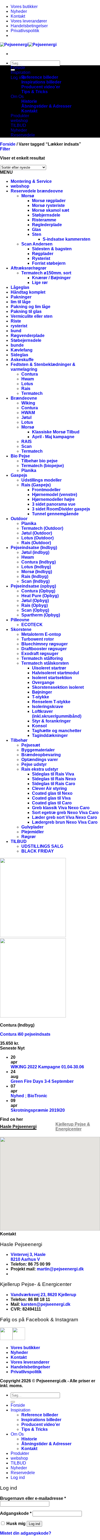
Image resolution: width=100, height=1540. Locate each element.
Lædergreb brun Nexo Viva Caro (65, 822)
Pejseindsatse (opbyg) (33, 586)
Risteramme (44, 220)
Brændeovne (24, 398)
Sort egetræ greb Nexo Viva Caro (65, 812)
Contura (29, 374)
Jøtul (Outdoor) (36, 533)
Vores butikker (24, 6)
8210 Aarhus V (25, 1259)
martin (43, 1269)
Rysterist (41, 258)
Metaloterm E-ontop (41, 634)
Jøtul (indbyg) (35, 552)
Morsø (27, 196)
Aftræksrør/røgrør (28, 268)
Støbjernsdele (46, 215)
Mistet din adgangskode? (25, 1533)
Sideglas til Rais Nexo (54, 779)
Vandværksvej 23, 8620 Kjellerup (43, 1294)
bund (16, 330)
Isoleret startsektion (52, 677)
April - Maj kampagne (53, 436)
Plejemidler (32, 832)
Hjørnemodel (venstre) (54, 494)
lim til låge (21, 302)
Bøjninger (42, 692)
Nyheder (19, 11)
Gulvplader (32, 827)
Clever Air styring (49, 788)
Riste (16, 321)
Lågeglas (20, 287)
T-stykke (40, 697)
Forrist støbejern (49, 263)
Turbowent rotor (37, 639)
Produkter (20, 115)
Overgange (43, 682)
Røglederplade (47, 224)
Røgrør (28, 836)
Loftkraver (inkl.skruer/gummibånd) (56, 713)
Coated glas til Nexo (52, 793)
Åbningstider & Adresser (46, 106)
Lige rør (40, 282)
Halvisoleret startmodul (55, 673)
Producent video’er (40, 87)
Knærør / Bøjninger (51, 277)
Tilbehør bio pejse (39, 461)
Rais (25, 388)
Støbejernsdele (26, 340)
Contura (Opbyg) (38, 591)
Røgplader (42, 253)
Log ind (34, 1524)
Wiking (28, 403)
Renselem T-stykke (51, 701)
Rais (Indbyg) (34, 576)
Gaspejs (19, 475)
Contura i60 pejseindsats (25, 1034)
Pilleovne (20, 620)
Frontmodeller (46, 489)
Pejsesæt (30, 745)
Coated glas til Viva (51, 798)
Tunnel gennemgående (55, 514)
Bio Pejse (20, 456)
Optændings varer (39, 759)
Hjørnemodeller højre (53, 499)
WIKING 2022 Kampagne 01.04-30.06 (47, 1067)
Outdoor (19, 518)
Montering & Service (31, 181)
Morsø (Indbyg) (36, 571)
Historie (29, 101)
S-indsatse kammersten (66, 239)
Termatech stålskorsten (45, 663)
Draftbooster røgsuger (44, 648)
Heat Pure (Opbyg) (40, 595)
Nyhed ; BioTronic (29, 1095)
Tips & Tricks (34, 91)
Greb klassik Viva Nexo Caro (61, 807)
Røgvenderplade (28, 335)
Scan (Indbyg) (35, 581)
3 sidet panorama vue (53, 504)
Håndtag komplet (28, 292)
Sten (36, 234)
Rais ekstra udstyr (39, 769)
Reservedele (23, 135)
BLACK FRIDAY (37, 851)
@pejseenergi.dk (67, 1269)
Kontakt (18, 16)
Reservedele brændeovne (37, 191)
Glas (36, 229)
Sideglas (19, 355)
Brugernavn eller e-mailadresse (33, 1498)
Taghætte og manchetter (56, 730)
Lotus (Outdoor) (37, 538)
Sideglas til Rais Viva (53, 774)
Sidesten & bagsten (52, 249)
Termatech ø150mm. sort (46, 273)
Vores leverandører (29, 21)
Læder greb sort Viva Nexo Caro (64, 817)
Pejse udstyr (34, 764)
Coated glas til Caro (52, 803)
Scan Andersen (37, 244)
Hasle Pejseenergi (18, 1126)
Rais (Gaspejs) (36, 485)
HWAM (28, 412)
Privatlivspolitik (25, 30)
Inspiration (20, 72)
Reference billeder (39, 77)
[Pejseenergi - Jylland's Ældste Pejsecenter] (28, 44)
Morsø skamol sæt (50, 210)
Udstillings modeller (41, 480)
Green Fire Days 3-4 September (42, 1081)
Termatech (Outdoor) (42, 528)
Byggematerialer (38, 750)
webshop (19, 120)
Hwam (27, 379)
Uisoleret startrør (49, 668)
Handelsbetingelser (29, 26)
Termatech (32, 393)
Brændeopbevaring (41, 754)
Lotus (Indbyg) (36, 567)
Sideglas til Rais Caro (53, 783)
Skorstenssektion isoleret (58, 687)
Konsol (39, 726)
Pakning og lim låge (30, 306)
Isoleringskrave (47, 706)
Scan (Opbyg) (35, 610)
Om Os (17, 96)
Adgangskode (15, 1513)
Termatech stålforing (42, 658)
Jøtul (26, 417)
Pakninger (21, 297)
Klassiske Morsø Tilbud (55, 432)
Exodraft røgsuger (39, 653)
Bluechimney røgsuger (44, 644)
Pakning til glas (26, 311)
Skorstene (21, 629)
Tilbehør (19, 740)
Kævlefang (22, 350)
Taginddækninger (50, 735)
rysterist (19, 326)
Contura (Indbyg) (38, 562)
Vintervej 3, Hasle (28, 1254)
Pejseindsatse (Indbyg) (34, 547)
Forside (18, 67)
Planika (28, 470)
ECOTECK (32, 624)
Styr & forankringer (51, 721)
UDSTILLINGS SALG (42, 846)
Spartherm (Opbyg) (40, 615)
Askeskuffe (22, 359)
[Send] (13, 1402)
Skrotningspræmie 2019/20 (38, 1110)
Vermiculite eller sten (32, 316)
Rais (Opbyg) (34, 605)
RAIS (26, 441)
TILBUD (18, 125)
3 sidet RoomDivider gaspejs (61, 509)
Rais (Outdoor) (36, 542)
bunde (17, 345)
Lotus (27, 383)
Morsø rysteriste (48, 205)
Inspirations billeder (41, 82)
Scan (26, 446)
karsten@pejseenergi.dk (45, 1304)
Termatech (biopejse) (42, 465)
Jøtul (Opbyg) (35, 600)
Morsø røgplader (49, 200)
